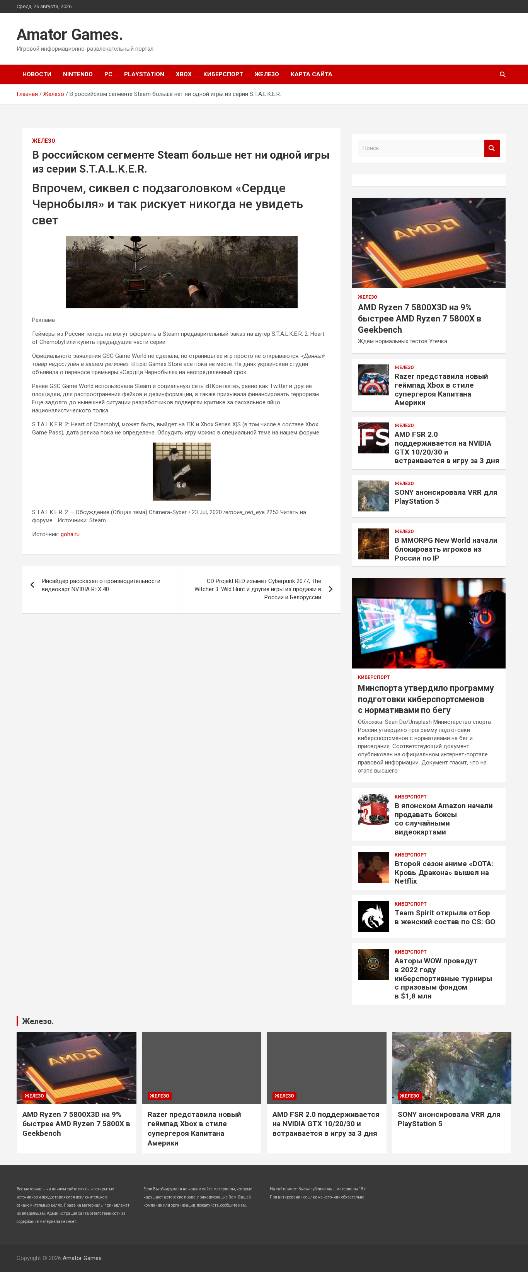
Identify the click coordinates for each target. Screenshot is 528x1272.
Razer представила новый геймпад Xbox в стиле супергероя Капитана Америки (441, 389)
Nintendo (78, 74)
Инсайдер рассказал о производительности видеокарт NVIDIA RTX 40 (101, 585)
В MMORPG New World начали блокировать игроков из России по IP (446, 549)
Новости (36, 74)
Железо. (38, 1021)
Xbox (184, 74)
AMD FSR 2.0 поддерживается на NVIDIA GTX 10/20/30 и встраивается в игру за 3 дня (447, 447)
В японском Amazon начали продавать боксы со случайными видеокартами (444, 818)
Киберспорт (223, 74)
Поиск (492, 148)
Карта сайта (311, 74)
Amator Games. (70, 35)
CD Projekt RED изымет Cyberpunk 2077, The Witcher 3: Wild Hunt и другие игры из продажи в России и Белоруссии (257, 589)
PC (108, 74)
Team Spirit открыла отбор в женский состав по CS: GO (445, 917)
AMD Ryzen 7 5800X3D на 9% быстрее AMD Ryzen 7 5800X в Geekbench (419, 318)
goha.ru (70, 534)
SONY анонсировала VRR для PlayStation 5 (446, 497)
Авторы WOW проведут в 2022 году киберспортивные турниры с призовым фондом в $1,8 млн (443, 978)
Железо (267, 74)
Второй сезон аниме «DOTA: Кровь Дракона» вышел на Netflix (444, 872)
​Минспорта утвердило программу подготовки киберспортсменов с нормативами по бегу (426, 699)
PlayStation (144, 74)
